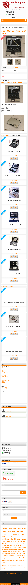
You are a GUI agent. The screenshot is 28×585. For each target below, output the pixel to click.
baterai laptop (18, 526)
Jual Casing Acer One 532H (14, 151)
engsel (11, 531)
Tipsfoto (21, 573)
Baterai (3, 369)
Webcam (3, 382)
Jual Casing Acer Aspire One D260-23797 (14, 175)
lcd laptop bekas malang (9, 549)
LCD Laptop (4, 379)
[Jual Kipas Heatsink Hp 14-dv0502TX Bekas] (14, 294)
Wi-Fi (3, 383)
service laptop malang (13, 560)
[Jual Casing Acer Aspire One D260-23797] (14, 167)
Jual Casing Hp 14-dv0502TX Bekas (14, 351)
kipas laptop (23, 547)
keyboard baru (16, 541)
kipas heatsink (20, 545)
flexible (19, 534)
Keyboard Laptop (5, 377)
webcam (4, 567)
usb (22, 565)
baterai (8, 526)
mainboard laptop (6, 551)
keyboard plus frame (17, 543)
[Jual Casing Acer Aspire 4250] (14, 241)
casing (4, 131)
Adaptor (3, 367)
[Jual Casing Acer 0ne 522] (14, 265)
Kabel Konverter (5, 376)
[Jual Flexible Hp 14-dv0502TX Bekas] (14, 318)
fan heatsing (15, 534)
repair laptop (8, 558)
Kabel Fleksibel (5, 372)
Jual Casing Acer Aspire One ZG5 (14, 224)
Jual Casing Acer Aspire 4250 (14, 249)
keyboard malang (9, 543)
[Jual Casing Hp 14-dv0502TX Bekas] (14, 343)
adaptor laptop (4, 526)
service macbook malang (12, 562)
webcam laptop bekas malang (13, 567)
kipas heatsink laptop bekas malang (11, 547)
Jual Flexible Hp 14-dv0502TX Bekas (14, 326)
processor (12, 555)
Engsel (3, 371)
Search (13, 518)
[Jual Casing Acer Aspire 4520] (14, 192)
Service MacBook (5, 388)
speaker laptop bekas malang (12, 565)
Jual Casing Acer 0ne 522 (14, 273)
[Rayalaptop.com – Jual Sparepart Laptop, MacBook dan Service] (14, 4)
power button (10, 553)
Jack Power (4, 375)
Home (3, 27)
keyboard (10, 541)
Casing (3, 370)
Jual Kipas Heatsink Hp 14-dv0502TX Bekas (14, 302)
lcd (2, 549)
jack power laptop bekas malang (14, 536)
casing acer (8, 27)
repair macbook (15, 558)
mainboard (19, 549)
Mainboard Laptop (5, 380)
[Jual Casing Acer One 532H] (14, 143)
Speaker (3, 381)
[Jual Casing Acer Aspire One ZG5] (14, 216)
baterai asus (12, 526)
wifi (21, 567)
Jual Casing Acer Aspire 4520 (14, 200)
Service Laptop (4, 387)
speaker (21, 563)
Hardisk (3, 374)
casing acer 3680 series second (11, 131)
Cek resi (23, 492)
